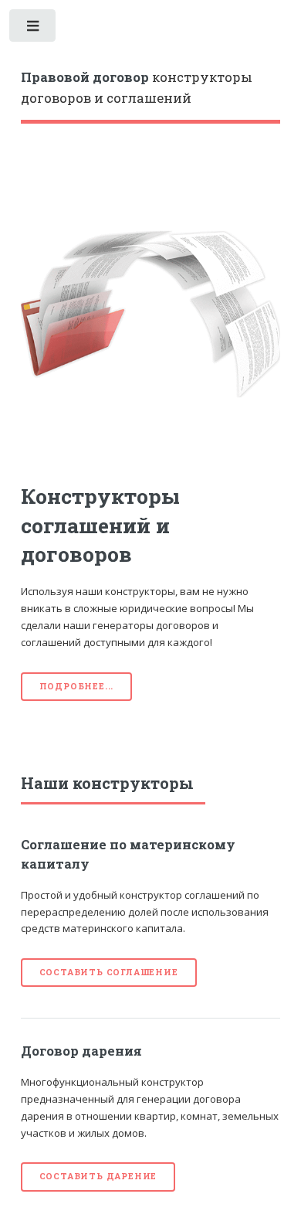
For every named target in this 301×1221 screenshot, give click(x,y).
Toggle (33, 29)
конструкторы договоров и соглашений (136, 88)
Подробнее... (76, 686)
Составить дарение (98, 1176)
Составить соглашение (108, 972)
